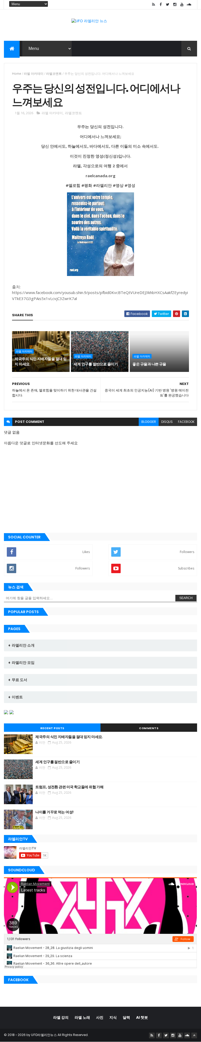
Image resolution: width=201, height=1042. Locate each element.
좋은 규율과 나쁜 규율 (149, 364)
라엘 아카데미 (33, 73)
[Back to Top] (194, 1035)
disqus (167, 421)
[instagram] (175, 4)
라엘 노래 (82, 1017)
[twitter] (168, 4)
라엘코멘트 (54, 73)
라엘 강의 (61, 1017)
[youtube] (182, 4)
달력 (126, 1017)
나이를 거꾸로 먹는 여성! (54, 812)
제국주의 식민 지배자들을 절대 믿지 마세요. (40, 361)
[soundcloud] (189, 4)
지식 (113, 1017)
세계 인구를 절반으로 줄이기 (96, 364)
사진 (99, 1017)
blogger (148, 421)
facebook (186, 421)
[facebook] (161, 4)
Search (186, 598)
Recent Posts (52, 728)
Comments (148, 728)
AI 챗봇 (142, 1017)
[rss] (154, 4)
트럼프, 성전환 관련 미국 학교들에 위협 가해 (69, 787)
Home (16, 73)
